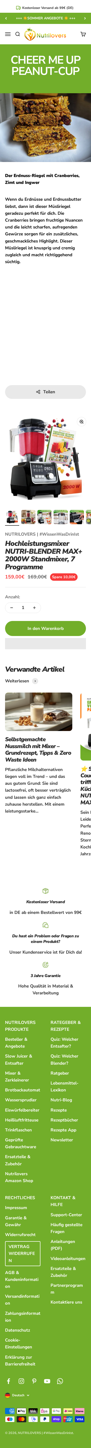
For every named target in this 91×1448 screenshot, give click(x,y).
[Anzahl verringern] (11, 608)
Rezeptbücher (64, 1120)
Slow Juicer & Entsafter (18, 1059)
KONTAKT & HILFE (63, 1201)
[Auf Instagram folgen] (21, 1381)
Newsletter (62, 1140)
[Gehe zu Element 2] (28, 518)
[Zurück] (6, 18)
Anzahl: (12, 597)
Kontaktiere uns (66, 1302)
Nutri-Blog (61, 1100)
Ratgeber (60, 1073)
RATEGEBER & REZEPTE (66, 1026)
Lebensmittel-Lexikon (64, 1086)
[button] (45, 643)
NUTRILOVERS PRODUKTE (20, 1026)
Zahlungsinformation (22, 1316)
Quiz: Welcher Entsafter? (64, 1042)
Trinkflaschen (18, 1130)
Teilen (49, 392)
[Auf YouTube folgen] (47, 1381)
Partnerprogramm (67, 1288)
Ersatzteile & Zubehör (17, 1160)
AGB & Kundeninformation (21, 1279)
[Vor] (85, 18)
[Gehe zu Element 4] (61, 518)
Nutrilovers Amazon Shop (19, 1177)
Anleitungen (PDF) (63, 1245)
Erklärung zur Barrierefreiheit (20, 1360)
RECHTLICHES (20, 1198)
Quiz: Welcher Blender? (64, 1059)
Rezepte (59, 1110)
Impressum (16, 1208)
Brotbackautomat (22, 1090)
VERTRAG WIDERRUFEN (22, 1253)
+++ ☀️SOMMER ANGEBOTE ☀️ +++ (45, 18)
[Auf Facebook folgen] (8, 1381)
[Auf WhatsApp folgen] (60, 1381)
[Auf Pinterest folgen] (34, 1381)
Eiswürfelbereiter (22, 1110)
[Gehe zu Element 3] (44, 518)
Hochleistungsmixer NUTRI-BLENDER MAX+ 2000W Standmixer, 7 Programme (43, 555)
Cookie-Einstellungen (18, 1343)
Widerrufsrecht (20, 1235)
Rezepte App (63, 1130)
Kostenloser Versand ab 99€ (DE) (48, 8)
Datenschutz (17, 1330)
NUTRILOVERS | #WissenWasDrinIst (42, 534)
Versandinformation (22, 1299)
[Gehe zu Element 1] (12, 518)
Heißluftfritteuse (21, 1120)
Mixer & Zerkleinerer (17, 1076)
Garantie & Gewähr (16, 1221)
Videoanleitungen (68, 1259)
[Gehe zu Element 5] (77, 518)
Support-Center (66, 1215)
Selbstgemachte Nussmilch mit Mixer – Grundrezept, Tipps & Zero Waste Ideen (38, 749)
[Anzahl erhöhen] (34, 608)
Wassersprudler (21, 1100)
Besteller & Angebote (16, 1042)
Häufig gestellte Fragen (66, 1228)
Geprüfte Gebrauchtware (20, 1143)
